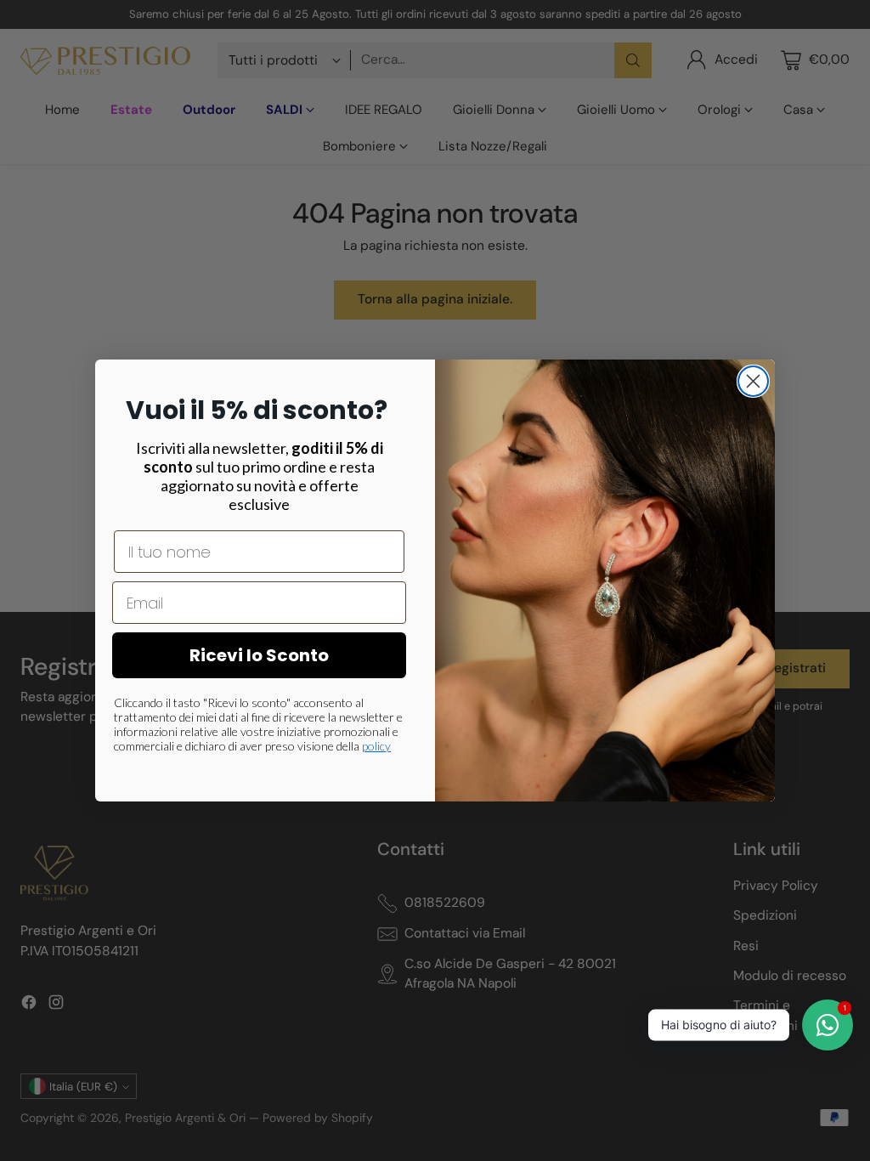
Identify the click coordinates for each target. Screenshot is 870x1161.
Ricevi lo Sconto (259, 655)
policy (376, 746)
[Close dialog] (753, 381)
